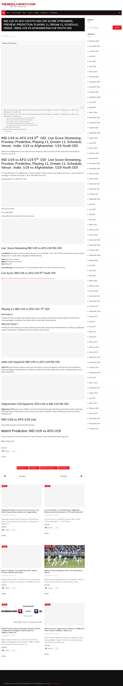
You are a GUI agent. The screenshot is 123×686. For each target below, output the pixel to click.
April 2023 (92, 143)
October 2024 (93, 92)
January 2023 (93, 158)
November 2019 (94, 301)
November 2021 (94, 189)
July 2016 (92, 398)
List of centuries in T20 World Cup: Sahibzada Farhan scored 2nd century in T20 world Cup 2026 (63, 511)
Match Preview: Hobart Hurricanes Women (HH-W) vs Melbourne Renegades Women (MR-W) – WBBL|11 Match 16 (20, 630)
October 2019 (93, 306)
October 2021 (93, 194)
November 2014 (94, 424)
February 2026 (94, 41)
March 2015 (93, 403)
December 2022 (94, 163)
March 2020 (93, 281)
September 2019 (94, 311)
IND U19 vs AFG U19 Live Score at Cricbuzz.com (38, 278)
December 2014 (94, 418)
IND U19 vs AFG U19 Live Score (11, 278)
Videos (36, 13)
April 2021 (92, 220)
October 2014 (93, 429)
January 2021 (93, 235)
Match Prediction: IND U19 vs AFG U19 (15, 129)
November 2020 (94, 245)
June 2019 (92, 327)
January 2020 (93, 291)
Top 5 (24, 13)
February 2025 (94, 77)
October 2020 (93, 250)
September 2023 (94, 133)
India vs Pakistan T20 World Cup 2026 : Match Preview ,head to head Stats (19, 571)
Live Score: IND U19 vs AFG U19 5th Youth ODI (20, 120)
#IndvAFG (64, 468)
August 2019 (93, 316)
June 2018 (92, 378)
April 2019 (92, 337)
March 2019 (93, 342)
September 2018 (94, 373)
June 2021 (92, 209)
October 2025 (93, 51)
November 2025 (94, 46)
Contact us (44, 13)
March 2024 (93, 112)
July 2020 (92, 265)
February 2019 (94, 347)
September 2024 (94, 97)
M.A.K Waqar (12, 36)
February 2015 (94, 408)
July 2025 (92, 56)
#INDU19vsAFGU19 (48, 468)
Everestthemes (55, 683)
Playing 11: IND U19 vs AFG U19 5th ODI (19, 121)
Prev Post (22, 476)
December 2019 (94, 296)
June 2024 (92, 102)
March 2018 (93, 383)
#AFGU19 (22, 468)
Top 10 (30, 13)
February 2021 (94, 230)
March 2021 (93, 225)
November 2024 (94, 87)
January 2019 (93, 352)
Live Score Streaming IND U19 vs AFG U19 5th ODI (22, 118)
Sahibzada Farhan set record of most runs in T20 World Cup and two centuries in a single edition (20, 511)
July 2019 (92, 322)
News (8, 13)
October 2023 (93, 128)
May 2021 (92, 214)
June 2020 (92, 271)
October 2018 (93, 367)
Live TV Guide (16, 13)
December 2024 (94, 82)
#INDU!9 (34, 468)
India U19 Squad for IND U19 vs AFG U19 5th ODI (21, 123)
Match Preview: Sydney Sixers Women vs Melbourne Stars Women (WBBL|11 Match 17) (64, 630)
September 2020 (94, 255)
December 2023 (94, 118)
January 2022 (93, 179)
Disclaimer (54, 13)
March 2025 (93, 72)
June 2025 (92, 61)
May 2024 (92, 107)
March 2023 (93, 148)
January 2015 (93, 413)
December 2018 (94, 357)
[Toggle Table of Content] (81, 107)
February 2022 (94, 174)
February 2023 (94, 153)
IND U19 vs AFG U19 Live (12, 127)
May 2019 (92, 332)
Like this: (8, 131)
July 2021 (92, 204)
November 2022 (94, 169)
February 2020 (94, 286)
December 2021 (94, 184)
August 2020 (93, 260)
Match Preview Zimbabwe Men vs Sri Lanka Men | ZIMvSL (63, 571)
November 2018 (94, 362)
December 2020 (94, 240)
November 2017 (94, 388)
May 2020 (92, 276)
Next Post (64, 476)
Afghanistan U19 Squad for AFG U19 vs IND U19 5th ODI (23, 125)
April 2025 (92, 67)
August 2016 (93, 393)
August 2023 (93, 138)
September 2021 (94, 199)
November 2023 (94, 123)
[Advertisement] (42, 75)
